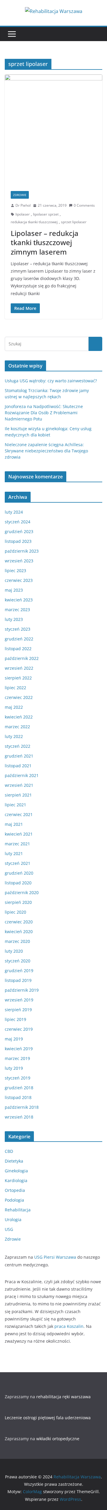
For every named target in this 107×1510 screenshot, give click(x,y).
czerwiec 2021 (19, 814)
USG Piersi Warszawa (55, 1257)
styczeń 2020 (17, 961)
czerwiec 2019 (19, 1029)
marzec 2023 (17, 609)
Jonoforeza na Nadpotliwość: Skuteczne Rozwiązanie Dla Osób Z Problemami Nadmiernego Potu (44, 413)
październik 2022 (22, 658)
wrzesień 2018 (19, 1117)
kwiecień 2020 (19, 931)
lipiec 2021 (15, 804)
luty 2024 (14, 512)
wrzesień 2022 (19, 668)
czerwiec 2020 (19, 922)
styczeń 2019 (17, 1078)
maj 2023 (14, 590)
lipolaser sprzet (46, 214)
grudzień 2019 (19, 970)
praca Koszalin (69, 1326)
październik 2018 (22, 1107)
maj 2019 (14, 1039)
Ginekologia (16, 1171)
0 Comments (84, 205)
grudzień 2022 (19, 639)
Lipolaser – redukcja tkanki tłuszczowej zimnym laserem (44, 242)
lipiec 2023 (15, 570)
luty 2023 (14, 619)
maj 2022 (14, 707)
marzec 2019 (17, 1058)
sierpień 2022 (18, 678)
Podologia (14, 1200)
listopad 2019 (18, 980)
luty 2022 (14, 736)
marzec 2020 (17, 941)
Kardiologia (16, 1180)
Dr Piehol (23, 205)
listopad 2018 (18, 1097)
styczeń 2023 (17, 629)
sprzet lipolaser (73, 221)
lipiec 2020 (15, 912)
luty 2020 (14, 951)
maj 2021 (14, 824)
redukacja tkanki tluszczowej (34, 221)
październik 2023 (22, 551)
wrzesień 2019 (19, 1000)
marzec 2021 (17, 844)
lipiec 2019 (15, 1019)
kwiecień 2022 (19, 717)
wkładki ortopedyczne (57, 1438)
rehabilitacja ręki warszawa (63, 1396)
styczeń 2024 (17, 522)
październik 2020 (22, 892)
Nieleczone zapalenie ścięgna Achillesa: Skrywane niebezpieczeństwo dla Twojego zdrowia (46, 451)
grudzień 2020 (19, 873)
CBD (9, 1151)
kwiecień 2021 (19, 834)
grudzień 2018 (19, 1087)
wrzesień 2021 (19, 785)
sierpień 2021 (18, 795)
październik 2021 (22, 775)
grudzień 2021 (19, 756)
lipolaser (22, 214)
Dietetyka (14, 1161)
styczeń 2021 (17, 863)
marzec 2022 (17, 726)
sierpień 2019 (18, 1009)
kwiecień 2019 (19, 1048)
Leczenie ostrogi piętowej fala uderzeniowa (48, 1417)
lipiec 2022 (15, 687)
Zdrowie (19, 195)
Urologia (13, 1219)
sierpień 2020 (18, 902)
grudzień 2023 (19, 531)
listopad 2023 (18, 541)
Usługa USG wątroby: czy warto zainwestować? (51, 380)
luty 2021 (14, 853)
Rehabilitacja (18, 1210)
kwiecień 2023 (19, 600)
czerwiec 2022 (19, 697)
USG (9, 1229)
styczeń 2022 (17, 746)
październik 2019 (22, 990)
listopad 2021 (18, 765)
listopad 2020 (18, 883)
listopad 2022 (18, 648)
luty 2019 (14, 1068)
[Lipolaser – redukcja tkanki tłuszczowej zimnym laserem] (53, 130)
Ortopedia (15, 1190)
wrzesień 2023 (19, 561)
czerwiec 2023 (19, 580)
